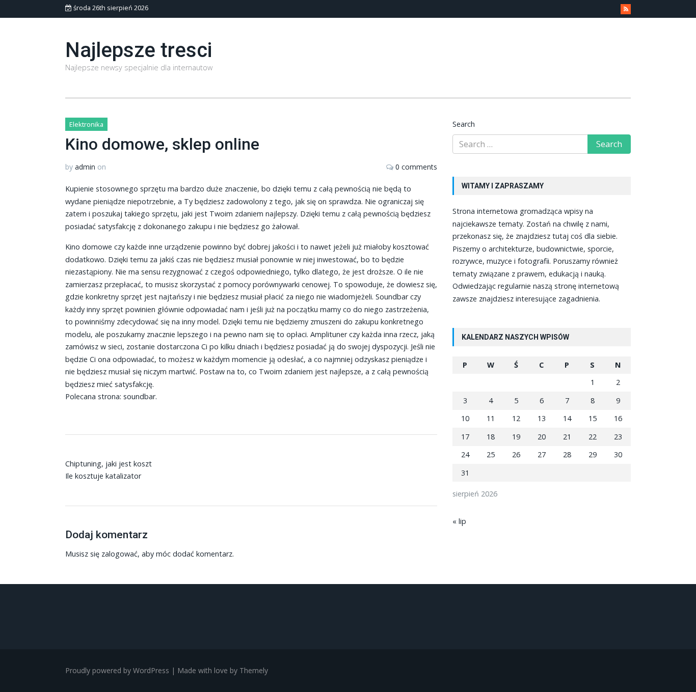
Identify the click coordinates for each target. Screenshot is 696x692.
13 (542, 418)
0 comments (416, 167)
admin (85, 167)
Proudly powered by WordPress (117, 670)
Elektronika (86, 124)
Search (463, 124)
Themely (253, 670)
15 (592, 418)
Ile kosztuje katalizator (103, 476)
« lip (459, 521)
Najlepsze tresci (138, 50)
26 (516, 454)
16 (618, 418)
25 (491, 454)
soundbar (139, 396)
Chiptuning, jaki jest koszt (108, 463)
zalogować (119, 554)
